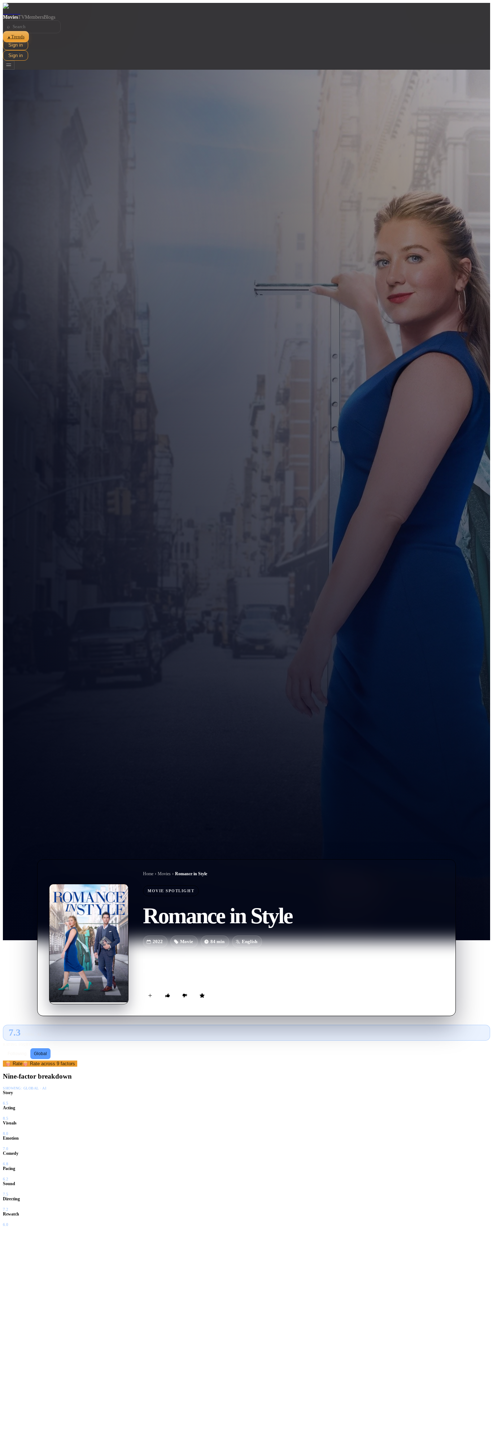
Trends (16, 36)
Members (34, 17)
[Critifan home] (246, 8)
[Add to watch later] (150, 995)
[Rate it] (202, 995)
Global (40, 1053)
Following (17, 1053)
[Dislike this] (185, 995)
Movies (10, 17)
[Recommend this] (167, 995)
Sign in (15, 45)
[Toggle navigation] (8, 65)
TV (21, 17)
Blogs (49, 17)
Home (148, 873)
